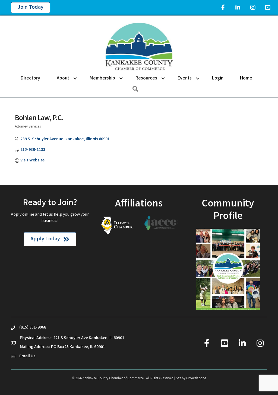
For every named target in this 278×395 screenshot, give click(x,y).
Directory (30, 78)
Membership (102, 78)
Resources (146, 78)
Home (246, 78)
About (63, 78)
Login (217, 78)
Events (185, 78)
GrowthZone (196, 378)
